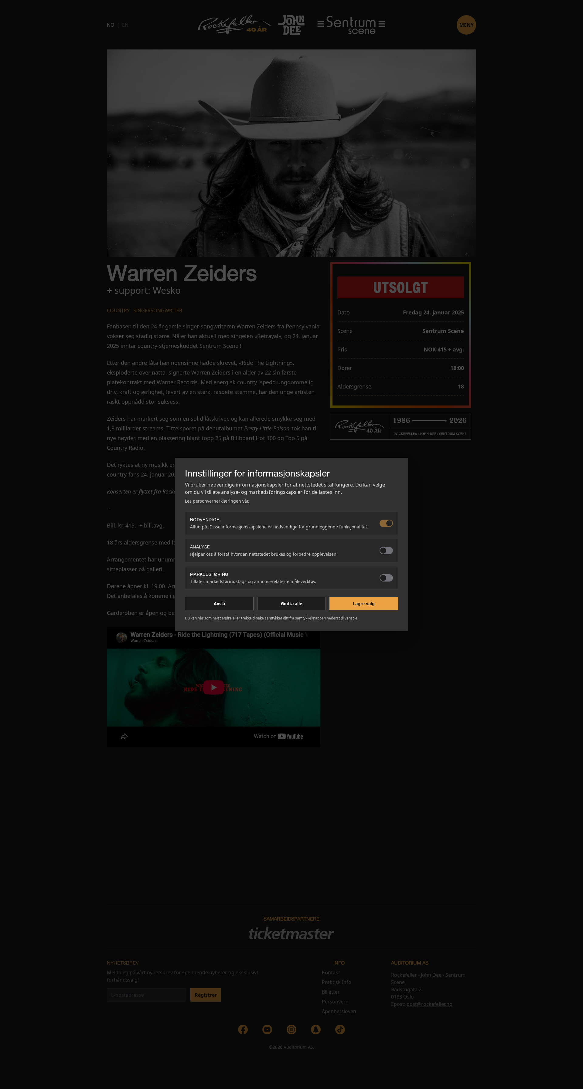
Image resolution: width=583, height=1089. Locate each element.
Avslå (219, 603)
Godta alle (291, 603)
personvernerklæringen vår (220, 501)
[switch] (386, 523)
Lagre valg (364, 603)
